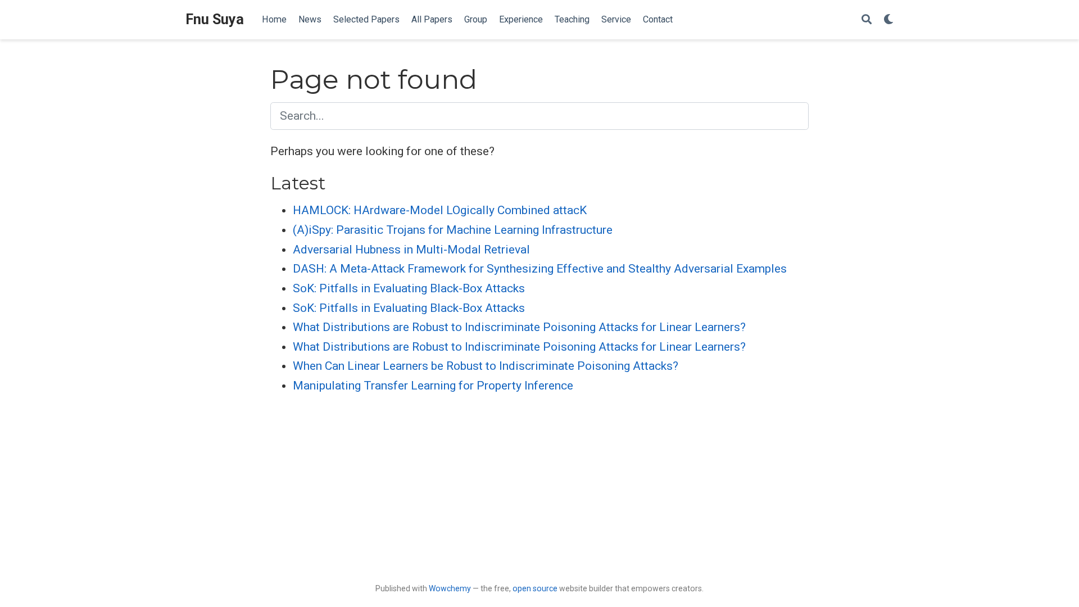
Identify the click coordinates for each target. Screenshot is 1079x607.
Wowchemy (450, 588)
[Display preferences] (888, 19)
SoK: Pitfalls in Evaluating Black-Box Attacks (409, 288)
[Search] (867, 19)
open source (535, 588)
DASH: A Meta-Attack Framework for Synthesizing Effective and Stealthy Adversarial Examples (540, 268)
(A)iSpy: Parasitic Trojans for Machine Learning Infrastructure (453, 230)
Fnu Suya (214, 19)
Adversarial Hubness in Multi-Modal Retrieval (411, 249)
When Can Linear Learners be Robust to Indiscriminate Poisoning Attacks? (485, 366)
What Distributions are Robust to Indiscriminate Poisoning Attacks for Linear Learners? (519, 327)
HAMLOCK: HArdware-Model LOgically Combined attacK (440, 210)
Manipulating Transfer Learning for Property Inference (433, 385)
